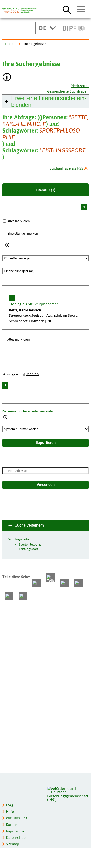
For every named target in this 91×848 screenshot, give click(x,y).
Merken (32, 374)
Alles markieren (18, 221)
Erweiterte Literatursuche (48, 101)
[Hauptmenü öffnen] (81, 9)
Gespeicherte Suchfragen (68, 91)
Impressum (15, 831)
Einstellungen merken (22, 233)
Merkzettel (80, 86)
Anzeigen (10, 374)
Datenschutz (16, 837)
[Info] (7, 245)
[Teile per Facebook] (36, 583)
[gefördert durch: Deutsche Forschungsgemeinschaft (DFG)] (68, 793)
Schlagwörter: (42, 133)
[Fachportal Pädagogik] (19, 10)
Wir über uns (16, 818)
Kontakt (12, 825)
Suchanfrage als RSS (66, 168)
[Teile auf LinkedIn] (78, 583)
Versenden (46, 485)
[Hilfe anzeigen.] (7, 78)
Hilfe (10, 811)
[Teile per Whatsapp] (64, 583)
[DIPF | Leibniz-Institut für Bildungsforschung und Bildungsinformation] (74, 28)
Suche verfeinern (29, 525)
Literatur (11, 44)
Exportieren (46, 443)
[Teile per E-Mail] (9, 596)
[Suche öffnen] (67, 10)
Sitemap (12, 844)
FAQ (9, 805)
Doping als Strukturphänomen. (34, 304)
